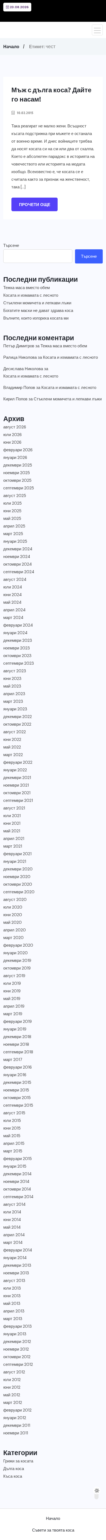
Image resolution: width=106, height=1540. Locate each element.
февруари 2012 (17, 1410)
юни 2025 (12, 511)
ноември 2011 (15, 1433)
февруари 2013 (17, 1326)
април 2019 (13, 1006)
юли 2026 (12, 434)
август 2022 (14, 732)
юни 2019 (12, 991)
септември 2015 (18, 1105)
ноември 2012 (16, 1349)
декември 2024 (17, 549)
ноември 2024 (16, 556)
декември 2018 (17, 1036)
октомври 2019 (17, 968)
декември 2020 (18, 869)
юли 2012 (12, 1379)
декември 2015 (17, 1082)
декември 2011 (16, 1425)
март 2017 (12, 1059)
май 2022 (12, 747)
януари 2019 (14, 1029)
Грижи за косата (18, 1461)
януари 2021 (14, 861)
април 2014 (14, 1235)
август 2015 (14, 1113)
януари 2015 (14, 1166)
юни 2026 (12, 442)
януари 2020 (15, 953)
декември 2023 (17, 640)
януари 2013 (14, 1334)
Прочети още (34, 204)
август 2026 (14, 427)
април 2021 (13, 838)
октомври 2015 (17, 1097)
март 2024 (13, 617)
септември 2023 (18, 663)
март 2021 (12, 846)
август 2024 (14, 579)
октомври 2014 (17, 1189)
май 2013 (11, 1303)
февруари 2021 (17, 854)
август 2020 (15, 899)
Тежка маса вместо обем (26, 287)
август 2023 (14, 671)
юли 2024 (12, 587)
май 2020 (12, 922)
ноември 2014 (16, 1181)
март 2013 (12, 1318)
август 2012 (14, 1372)
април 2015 (13, 1143)
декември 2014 (17, 1174)
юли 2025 (12, 503)
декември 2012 (17, 1341)
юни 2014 (12, 1219)
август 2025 (14, 495)
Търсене (11, 245)
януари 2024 (15, 633)
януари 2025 (15, 541)
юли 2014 (12, 1212)
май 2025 (12, 518)
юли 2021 (12, 815)
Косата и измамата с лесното (30, 295)
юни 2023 (12, 678)
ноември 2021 (16, 785)
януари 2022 (15, 770)
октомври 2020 (17, 884)
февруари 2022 (17, 762)
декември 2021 (17, 777)
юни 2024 (12, 594)
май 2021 (11, 831)
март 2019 (12, 1014)
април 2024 (14, 610)
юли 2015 (12, 1120)
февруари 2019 (17, 1021)
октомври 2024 (17, 564)
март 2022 (13, 754)
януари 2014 (15, 1257)
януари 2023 (15, 709)
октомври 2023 (17, 655)
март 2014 (13, 1242)
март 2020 (13, 937)
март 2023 (13, 701)
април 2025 (14, 526)
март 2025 (13, 533)
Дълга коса (13, 1468)
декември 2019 (17, 960)
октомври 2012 (16, 1357)
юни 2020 (12, 915)
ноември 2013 (16, 1273)
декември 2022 (17, 716)
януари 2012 (14, 1418)
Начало (11, 46)
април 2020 (14, 930)
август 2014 (14, 1204)
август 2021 (14, 808)
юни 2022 (12, 739)
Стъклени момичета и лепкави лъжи (37, 303)
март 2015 (12, 1151)
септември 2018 (18, 1052)
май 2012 (11, 1395)
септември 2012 (18, 1364)
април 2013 (13, 1311)
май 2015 (11, 1136)
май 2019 (11, 998)
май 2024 (12, 602)
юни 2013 (12, 1296)
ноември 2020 (16, 876)
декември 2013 (17, 1265)
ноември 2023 (16, 648)
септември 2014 (18, 1197)
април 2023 (14, 694)
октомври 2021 (16, 793)
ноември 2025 (16, 473)
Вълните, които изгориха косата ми (35, 318)
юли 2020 (12, 907)
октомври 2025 (17, 480)
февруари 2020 (18, 945)
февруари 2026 (18, 450)
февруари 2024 (18, 625)
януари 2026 (15, 457)
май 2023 (12, 686)
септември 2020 (19, 892)
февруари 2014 (17, 1250)
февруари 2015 (17, 1158)
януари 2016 (14, 1075)
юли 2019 (12, 983)
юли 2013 (12, 1288)
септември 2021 (18, 800)
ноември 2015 (16, 1090)
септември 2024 (18, 572)
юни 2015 (12, 1128)
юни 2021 (11, 823)
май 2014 (12, 1227)
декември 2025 (17, 465)
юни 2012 (11, 1387)
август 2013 (14, 1280)
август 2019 (14, 975)
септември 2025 (18, 488)
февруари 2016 (17, 1067)
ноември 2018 (16, 1044)
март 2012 (12, 1402)
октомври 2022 (17, 724)
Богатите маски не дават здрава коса (38, 310)
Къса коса (12, 1476)
